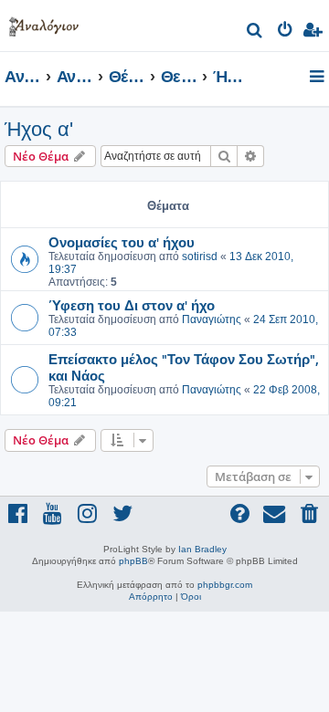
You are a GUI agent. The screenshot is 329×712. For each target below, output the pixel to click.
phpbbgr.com (224, 585)
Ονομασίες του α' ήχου (121, 242)
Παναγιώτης (211, 319)
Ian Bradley (202, 549)
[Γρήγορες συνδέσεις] (318, 77)
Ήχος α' (39, 129)
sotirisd (200, 256)
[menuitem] (255, 32)
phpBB (133, 561)
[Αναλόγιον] (44, 23)
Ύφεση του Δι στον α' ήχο (131, 305)
